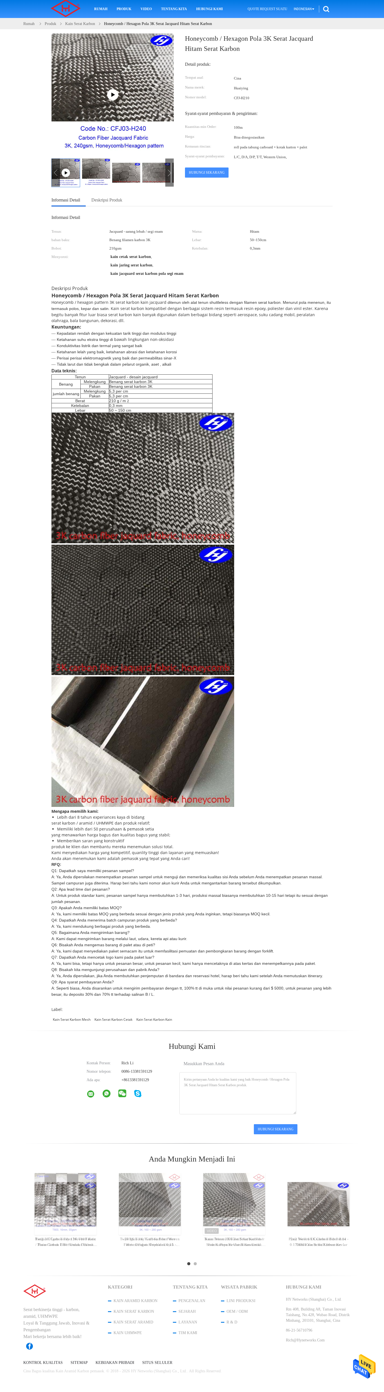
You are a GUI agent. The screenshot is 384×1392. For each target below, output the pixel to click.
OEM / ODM (237, 1311)
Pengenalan (192, 1301)
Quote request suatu (267, 9)
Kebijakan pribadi (115, 1363)
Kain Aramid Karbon (135, 1301)
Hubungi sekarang (207, 173)
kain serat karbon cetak (113, 1019)
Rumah (100, 9)
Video (146, 9)
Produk (124, 9)
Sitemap (79, 1363)
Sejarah (187, 1311)
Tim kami (188, 1333)
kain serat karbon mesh (72, 1019)
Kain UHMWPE (128, 1333)
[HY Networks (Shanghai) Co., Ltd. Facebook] (32, 1346)
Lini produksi (241, 1301)
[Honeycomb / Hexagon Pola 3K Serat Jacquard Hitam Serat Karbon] (96, 173)
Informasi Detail (65, 200)
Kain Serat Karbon (134, 1311)
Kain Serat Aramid (133, 1322)
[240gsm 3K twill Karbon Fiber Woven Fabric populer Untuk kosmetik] (150, 1204)
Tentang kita (174, 9)
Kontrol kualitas (43, 1363)
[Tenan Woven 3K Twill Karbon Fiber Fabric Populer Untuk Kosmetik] (234, 1204)
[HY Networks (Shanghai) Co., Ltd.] (94, 1095)
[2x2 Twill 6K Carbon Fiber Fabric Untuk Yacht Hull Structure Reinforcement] (318, 1204)
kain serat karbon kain (154, 1019)
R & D (232, 1322)
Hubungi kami (209, 9)
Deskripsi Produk (106, 200)
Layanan (188, 1322)
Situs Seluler (157, 1363)
